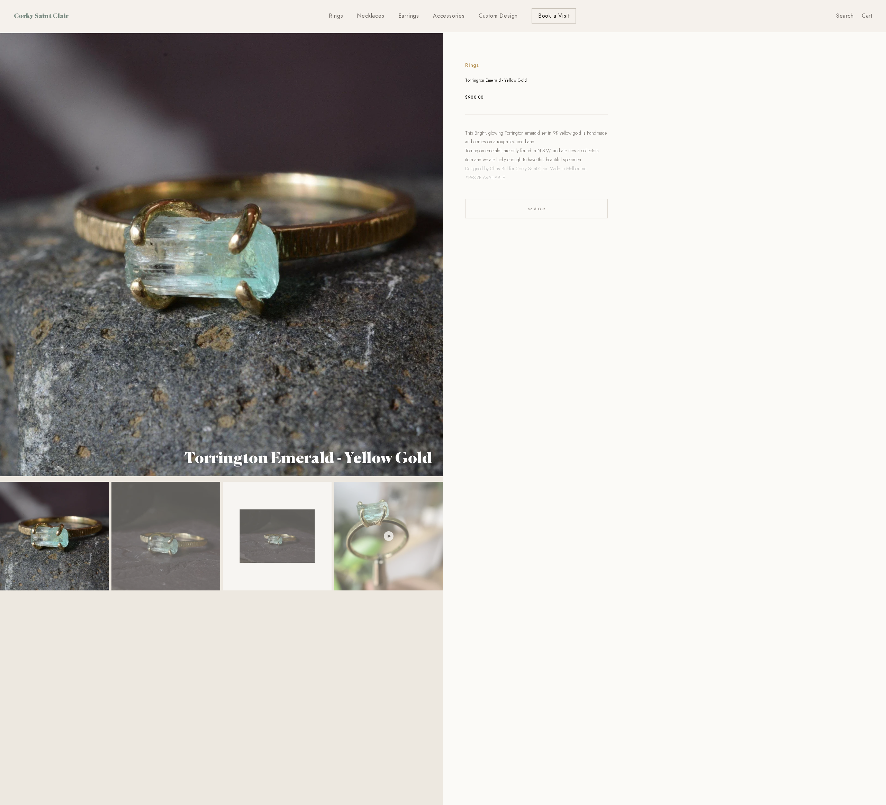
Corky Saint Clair (41, 15)
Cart (867, 16)
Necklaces (370, 16)
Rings (336, 16)
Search (844, 16)
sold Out (536, 208)
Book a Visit (554, 16)
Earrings (408, 16)
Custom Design (498, 16)
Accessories (449, 16)
